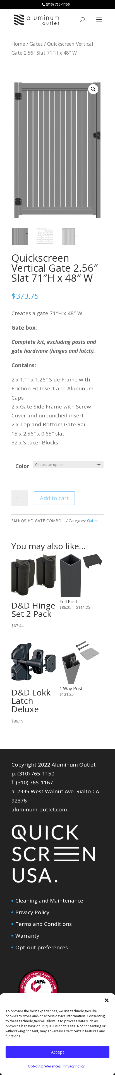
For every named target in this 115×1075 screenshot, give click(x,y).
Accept (57, 1052)
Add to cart (54, 498)
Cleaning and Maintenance (49, 900)
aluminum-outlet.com (39, 809)
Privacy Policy (74, 1066)
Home (18, 43)
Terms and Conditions (43, 924)
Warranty (27, 935)
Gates (36, 43)
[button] (106, 1000)
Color (22, 466)
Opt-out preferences (44, 1066)
